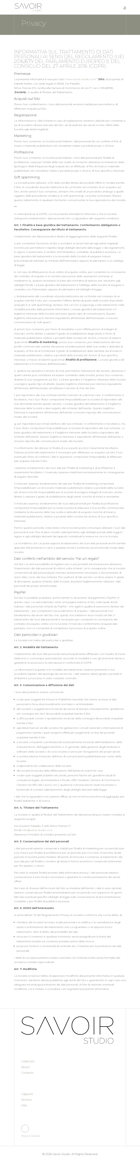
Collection (28, 1061)
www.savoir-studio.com (81, 79)
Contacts (27, 1072)
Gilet (24, 1105)
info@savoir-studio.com (37, 830)
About (25, 1067)
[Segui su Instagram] (25, 1128)
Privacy (24, 1136)
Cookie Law (35, 1136)
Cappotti (27, 1094)
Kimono (26, 1099)
